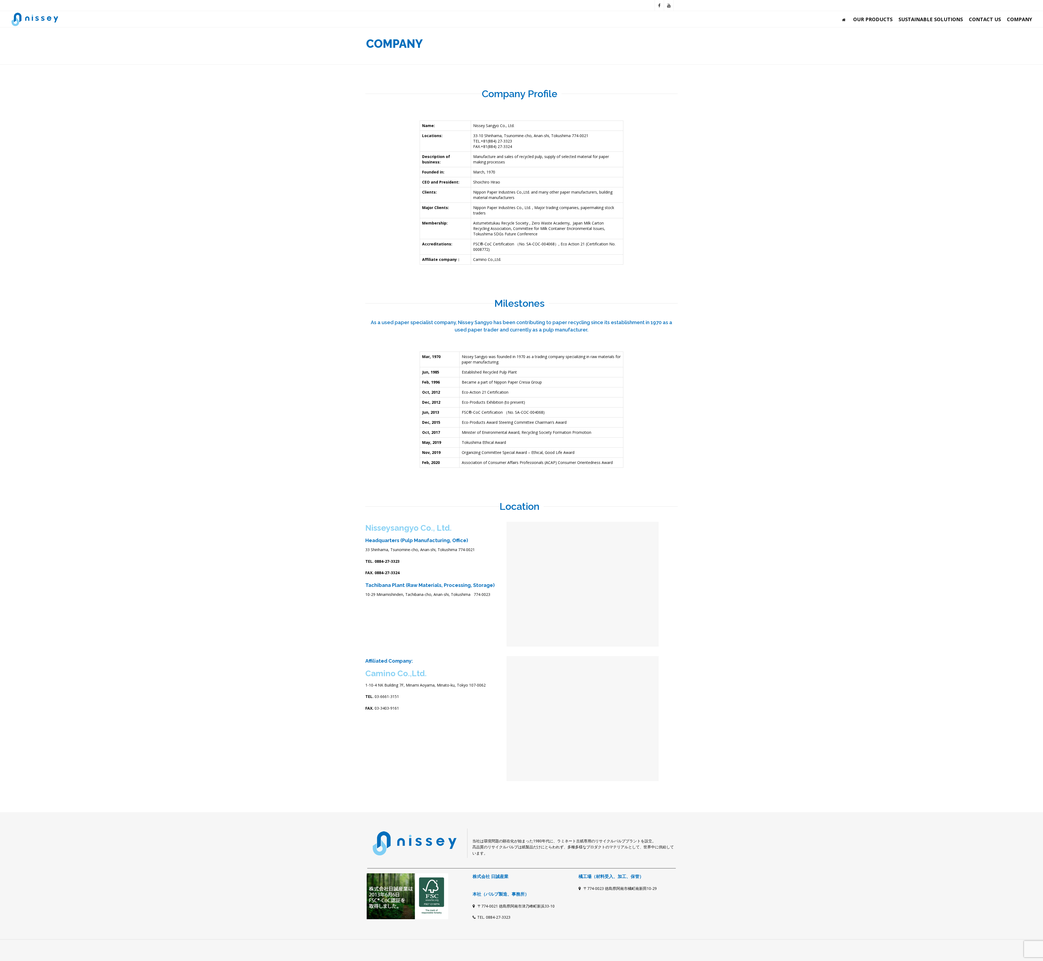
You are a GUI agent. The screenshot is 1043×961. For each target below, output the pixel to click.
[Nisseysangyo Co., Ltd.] (35, 19)
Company (1019, 19)
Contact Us (985, 19)
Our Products (873, 19)
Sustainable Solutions (931, 19)
